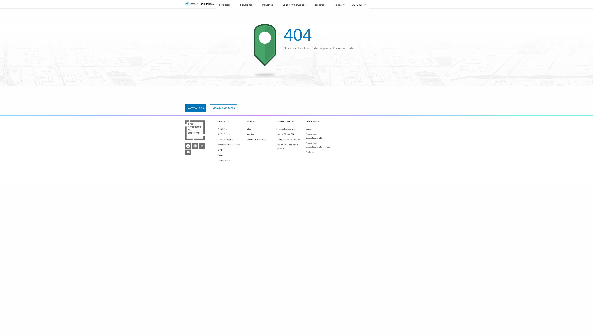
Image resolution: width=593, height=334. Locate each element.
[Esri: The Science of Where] (195, 130)
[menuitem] (230, 129)
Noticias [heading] (251, 121)
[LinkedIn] (195, 146)
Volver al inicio (196, 108)
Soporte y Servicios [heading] (286, 121)
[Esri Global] (191, 4)
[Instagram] (202, 146)
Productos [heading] (223, 121)
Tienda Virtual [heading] (313, 121)
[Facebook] (188, 146)
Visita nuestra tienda (223, 108)
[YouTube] (188, 152)
